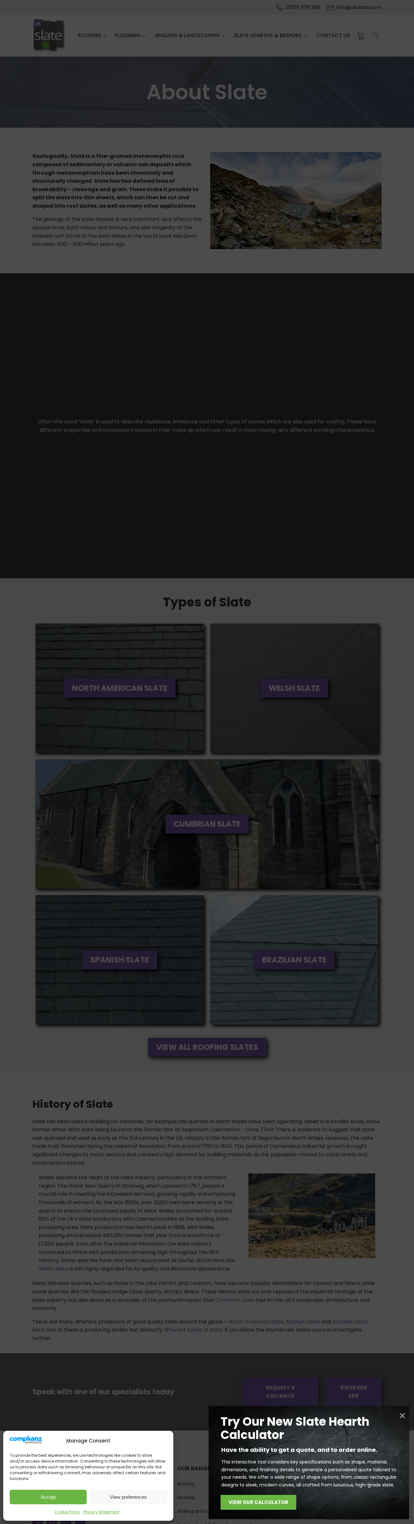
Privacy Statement (101, 1512)
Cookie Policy (67, 1512)
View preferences (128, 1497)
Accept (48, 1497)
